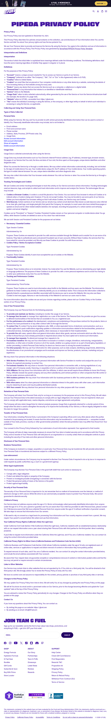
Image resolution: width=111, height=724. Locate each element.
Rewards (31, 672)
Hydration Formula (11, 656)
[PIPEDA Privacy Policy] (10, 11)
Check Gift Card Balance (61, 656)
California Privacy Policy (25, 717)
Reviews (31, 669)
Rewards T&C (57, 662)
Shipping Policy (58, 669)
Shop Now (101, 3)
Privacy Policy (57, 672)
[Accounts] (98, 11)
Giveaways (32, 662)
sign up (67, 635)
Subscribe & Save (10, 669)
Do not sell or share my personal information (78, 717)
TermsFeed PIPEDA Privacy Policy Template (75, 48)
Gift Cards (8, 665)
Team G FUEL (33, 659)
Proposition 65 (57, 665)
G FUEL (103, 717)
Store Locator (9, 675)
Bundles (7, 662)
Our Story (31, 652)
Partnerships (32, 656)
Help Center (56, 652)
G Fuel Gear (8, 659)
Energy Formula (10, 652)
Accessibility (40, 717)
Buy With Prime (10, 672)
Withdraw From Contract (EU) (63, 679)
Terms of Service (58, 682)
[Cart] (102, 11)
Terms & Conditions (53, 717)
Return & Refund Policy (60, 675)
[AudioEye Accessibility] (14, 696)
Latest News (32, 665)
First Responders (58, 659)
